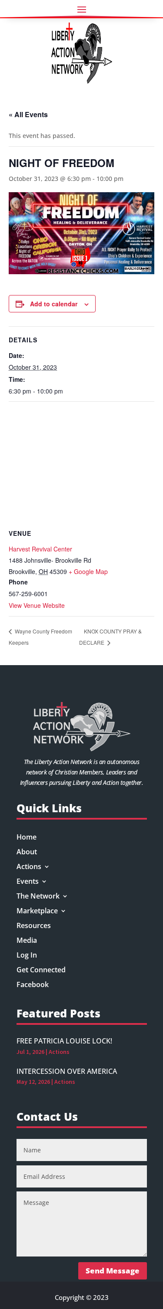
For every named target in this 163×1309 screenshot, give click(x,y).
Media (27, 941)
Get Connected (41, 970)
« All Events (28, 114)
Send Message (113, 1271)
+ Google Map (88, 571)
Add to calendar (53, 303)
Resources (34, 926)
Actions (29, 867)
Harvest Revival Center (40, 549)
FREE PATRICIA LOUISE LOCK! (64, 1041)
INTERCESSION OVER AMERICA (67, 1071)
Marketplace (37, 911)
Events (28, 882)
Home (27, 838)
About (27, 852)
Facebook (33, 985)
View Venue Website (37, 605)
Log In (27, 956)
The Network (38, 897)
